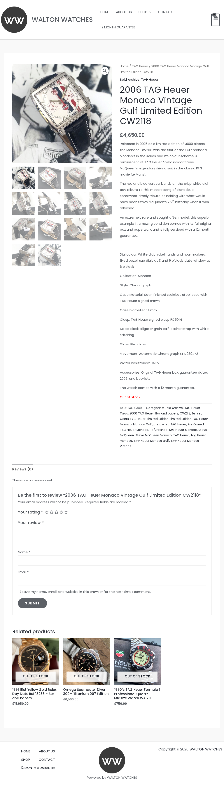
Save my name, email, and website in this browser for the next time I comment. (86, 591)
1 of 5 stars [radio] (47, 512)
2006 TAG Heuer (142, 413)
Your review (31, 522)
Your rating (30, 512)
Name (24, 552)
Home (124, 66)
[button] (105, 71)
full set (197, 413)
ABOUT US (124, 12)
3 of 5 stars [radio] (56, 512)
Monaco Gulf (142, 424)
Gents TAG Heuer (132, 419)
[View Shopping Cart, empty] (215, 20)
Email (23, 572)
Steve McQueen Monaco (153, 435)
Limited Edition (157, 419)
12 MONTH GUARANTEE (117, 27)
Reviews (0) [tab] (22, 469)
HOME (104, 12)
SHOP (142, 12)
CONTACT (166, 12)
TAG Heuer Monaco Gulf (151, 441)
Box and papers (166, 413)
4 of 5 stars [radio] (61, 512)
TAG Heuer (140, 66)
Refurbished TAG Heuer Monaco (173, 430)
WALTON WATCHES (62, 19)
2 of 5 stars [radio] (52, 512)
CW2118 (185, 413)
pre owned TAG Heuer (170, 424)
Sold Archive (130, 79)
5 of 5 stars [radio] (66, 512)
